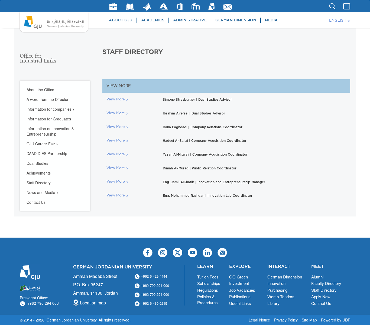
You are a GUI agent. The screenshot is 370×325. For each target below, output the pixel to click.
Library (130, 6)
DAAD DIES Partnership (47, 153)
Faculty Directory (326, 283)
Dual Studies (37, 163)
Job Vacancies (242, 290)
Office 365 (179, 6)
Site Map (309, 320)
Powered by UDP (335, 320)
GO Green (238, 277)
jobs (113, 6)
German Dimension (235, 20)
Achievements (39, 173)
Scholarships (208, 283)
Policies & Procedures (207, 299)
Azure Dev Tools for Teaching (163, 6)
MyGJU (211, 6)
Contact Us (36, 202)
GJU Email (227, 7)
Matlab (147, 7)
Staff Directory (39, 182)
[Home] (54, 22)
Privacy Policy (286, 320)
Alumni (317, 277)
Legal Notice (259, 320)
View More (115, 99)
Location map (93, 303)
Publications (240, 296)
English (337, 20)
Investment (239, 283)
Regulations (207, 290)
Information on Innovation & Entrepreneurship (50, 131)
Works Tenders (280, 296)
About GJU (120, 20)
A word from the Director (48, 99)
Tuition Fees (208, 277)
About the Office (40, 89)
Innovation (276, 283)
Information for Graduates (49, 119)
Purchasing (277, 290)
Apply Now (320, 296)
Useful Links (240, 303)
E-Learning (195, 6)
